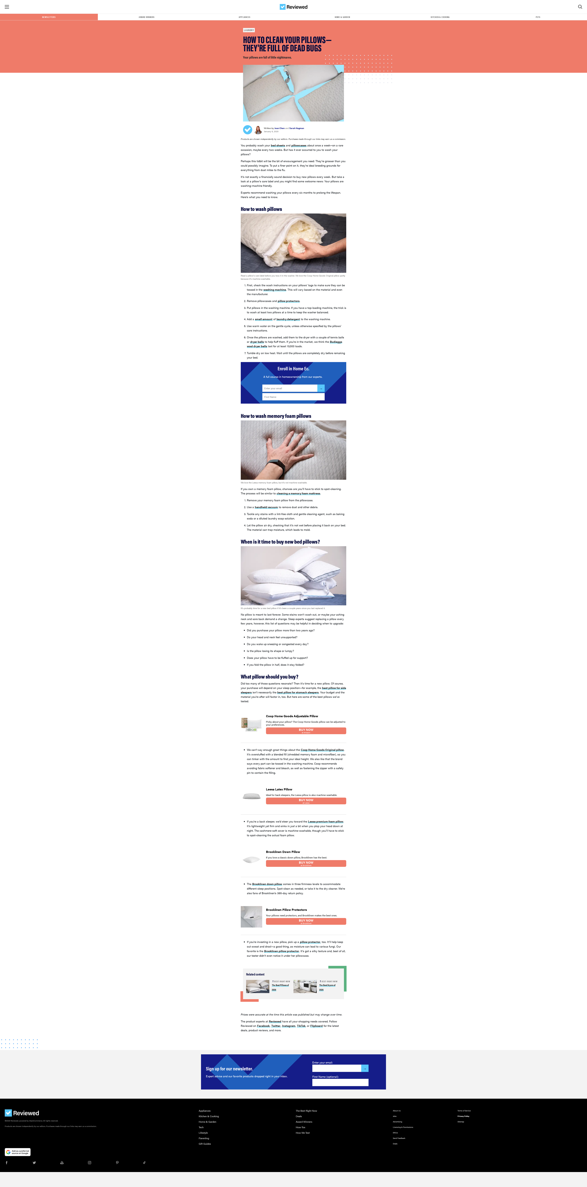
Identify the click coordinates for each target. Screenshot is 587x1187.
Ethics (395, 1132)
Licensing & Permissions (403, 1127)
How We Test (303, 1132)
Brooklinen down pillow (267, 884)
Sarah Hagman (296, 128)
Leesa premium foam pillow (325, 821)
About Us (397, 1110)
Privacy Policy (463, 1116)
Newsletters (49, 16)
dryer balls (257, 342)
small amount (263, 319)
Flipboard (316, 1026)
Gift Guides (205, 1143)
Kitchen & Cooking (440, 16)
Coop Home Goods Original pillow (322, 750)
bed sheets (278, 145)
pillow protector (310, 942)
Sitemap (461, 1121)
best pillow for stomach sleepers (298, 692)
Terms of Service (464, 1110)
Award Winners (147, 16)
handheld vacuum (266, 507)
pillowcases (298, 145)
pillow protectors (288, 301)
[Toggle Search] (580, 7)
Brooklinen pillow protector (281, 951)
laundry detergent (288, 319)
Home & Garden (342, 16)
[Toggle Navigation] (7, 7)
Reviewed (275, 1021)
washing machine (274, 289)
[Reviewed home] (293, 7)
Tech (201, 1127)
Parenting (204, 1138)
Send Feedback (399, 1138)
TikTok (301, 1026)
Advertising (397, 1121)
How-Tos (300, 1127)
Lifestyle (203, 1132)
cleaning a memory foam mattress (298, 493)
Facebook (263, 1026)
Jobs (395, 1116)
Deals (299, 1116)
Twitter (275, 1026)
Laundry (249, 30)
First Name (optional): (325, 1076)
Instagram (288, 1026)
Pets (538, 16)
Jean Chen (279, 128)
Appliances (245, 16)
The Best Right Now (306, 1110)
